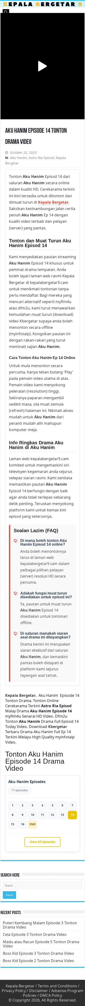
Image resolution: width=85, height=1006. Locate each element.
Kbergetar (57, 726)
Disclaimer (38, 990)
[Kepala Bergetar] (42, 4)
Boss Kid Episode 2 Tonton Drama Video (38, 960)
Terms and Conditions (57, 986)
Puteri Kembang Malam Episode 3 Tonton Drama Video (40, 925)
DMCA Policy (51, 995)
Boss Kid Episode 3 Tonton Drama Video (38, 953)
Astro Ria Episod (41, 157)
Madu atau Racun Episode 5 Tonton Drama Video (41, 944)
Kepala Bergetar (53, 202)
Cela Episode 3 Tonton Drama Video (35, 934)
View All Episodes (42, 842)
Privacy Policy (14, 990)
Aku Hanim (18, 157)
